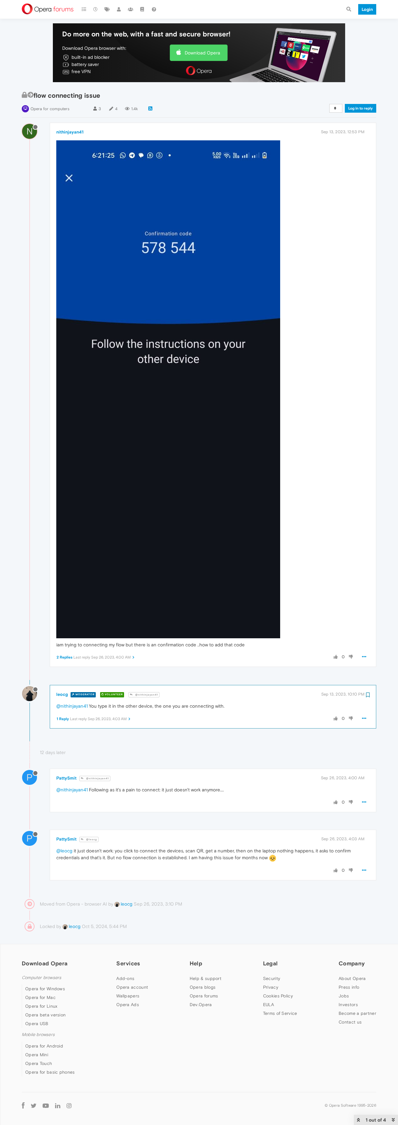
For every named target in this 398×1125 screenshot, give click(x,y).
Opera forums (204, 995)
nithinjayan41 (70, 131)
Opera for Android (44, 1045)
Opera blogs (202, 987)
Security (271, 978)
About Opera (352, 978)
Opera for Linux (41, 1006)
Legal (270, 963)
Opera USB (37, 1023)
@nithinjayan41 (146, 694)
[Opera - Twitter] (33, 1105)
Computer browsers (41, 977)
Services (128, 963)
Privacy (270, 987)
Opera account (132, 987)
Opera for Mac (40, 997)
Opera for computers (49, 108)
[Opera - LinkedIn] (57, 1105)
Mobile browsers (38, 1034)
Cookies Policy (278, 995)
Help (196, 963)
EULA (268, 1004)
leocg (62, 694)
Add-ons (125, 978)
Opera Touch (38, 1063)
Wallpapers (127, 995)
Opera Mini (36, 1054)
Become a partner (357, 1013)
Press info (349, 987)
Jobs (344, 995)
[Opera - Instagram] (69, 1105)
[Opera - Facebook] (23, 1105)
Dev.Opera (201, 1004)
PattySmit (66, 778)
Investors (348, 1004)
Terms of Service (280, 1013)
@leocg (91, 839)
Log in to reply (360, 108)
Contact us (350, 1022)
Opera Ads (127, 1004)
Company (352, 963)
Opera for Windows (45, 988)
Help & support (205, 978)
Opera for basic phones (50, 1072)
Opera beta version (45, 1014)
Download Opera (202, 52)
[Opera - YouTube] (45, 1105)
